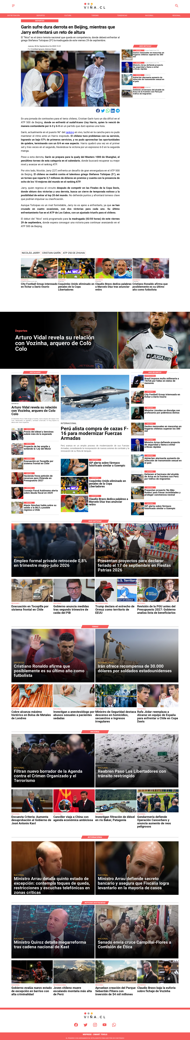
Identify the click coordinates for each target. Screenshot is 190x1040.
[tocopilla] (17, 464)
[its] (127, 79)
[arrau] (127, 67)
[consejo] (17, 493)
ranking (70, 132)
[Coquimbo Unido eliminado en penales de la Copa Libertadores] (76, 278)
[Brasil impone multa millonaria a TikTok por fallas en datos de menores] (137, 381)
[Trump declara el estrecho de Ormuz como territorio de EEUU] (116, 601)
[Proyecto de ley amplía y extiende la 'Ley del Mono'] (17, 449)
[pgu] (158, 601)
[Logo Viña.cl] (95, 9)
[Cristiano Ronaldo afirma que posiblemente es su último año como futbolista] (150, 278)
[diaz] (113, 278)
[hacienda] (17, 478)
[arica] (127, 92)
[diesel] (17, 434)
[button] (31, 253)
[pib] (74, 601)
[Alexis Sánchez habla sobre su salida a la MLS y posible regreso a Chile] (17, 508)
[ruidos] (137, 492)
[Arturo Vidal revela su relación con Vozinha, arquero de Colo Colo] (35, 401)
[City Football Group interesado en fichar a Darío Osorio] (39, 278)
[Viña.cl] (13, 7)
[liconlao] (137, 413)
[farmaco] (137, 508)
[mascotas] (127, 55)
